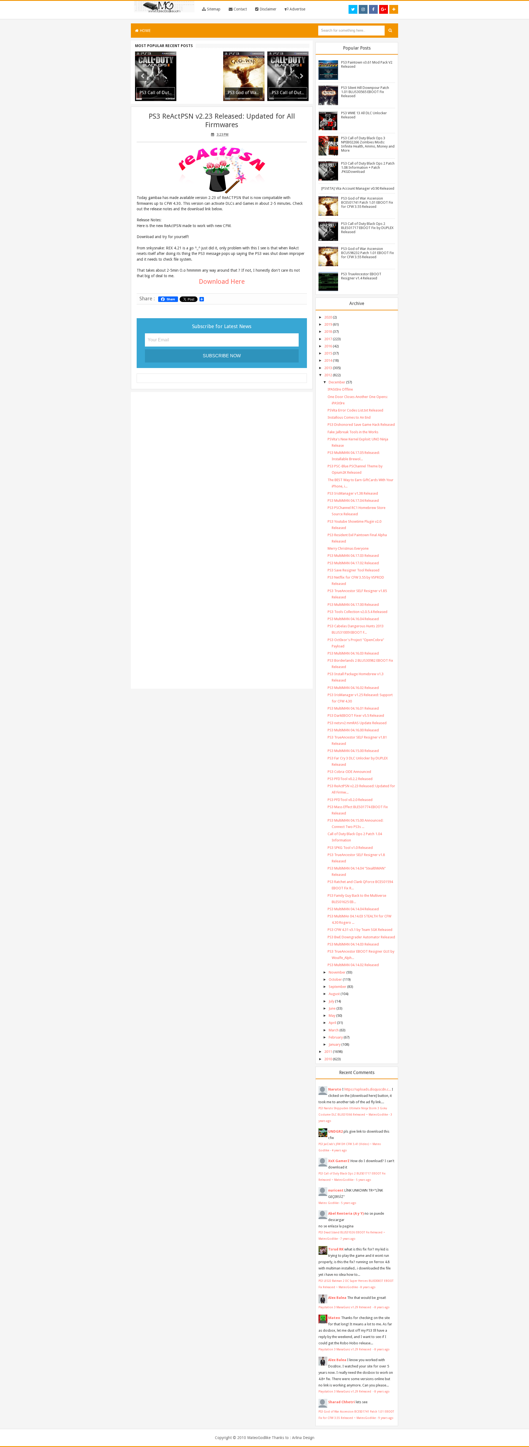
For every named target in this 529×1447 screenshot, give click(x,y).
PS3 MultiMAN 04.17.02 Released (353, 563)
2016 (328, 346)
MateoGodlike (259, 1437)
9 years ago (385, 1417)
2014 (328, 360)
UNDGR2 (335, 1131)
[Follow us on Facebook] (373, 9)
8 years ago (368, 1287)
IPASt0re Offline (340, 389)
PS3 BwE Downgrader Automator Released (361, 937)
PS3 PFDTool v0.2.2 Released (350, 779)
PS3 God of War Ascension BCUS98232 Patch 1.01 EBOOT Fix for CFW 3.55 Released (367, 253)
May (332, 1015)
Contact (240, 9)
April (332, 1023)
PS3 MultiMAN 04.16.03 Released (353, 653)
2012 (328, 375)
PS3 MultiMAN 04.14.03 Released (353, 944)
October (335, 979)
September (337, 987)
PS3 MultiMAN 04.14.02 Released (353, 965)
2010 (328, 1059)
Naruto (334, 1089)
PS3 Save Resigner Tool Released (353, 570)
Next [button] (301, 76)
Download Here (222, 281)
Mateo (334, 1318)
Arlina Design (303, 1437)
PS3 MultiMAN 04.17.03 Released (353, 556)
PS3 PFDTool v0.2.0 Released (350, 800)
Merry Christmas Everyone (348, 548)
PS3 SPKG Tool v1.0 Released (350, 848)
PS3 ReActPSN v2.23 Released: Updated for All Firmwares (222, 120)
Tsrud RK (336, 1249)
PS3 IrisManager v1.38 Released (353, 493)
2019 (328, 324)
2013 (328, 368)
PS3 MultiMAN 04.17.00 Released (353, 605)
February (336, 1037)
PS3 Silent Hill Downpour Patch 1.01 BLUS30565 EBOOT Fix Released (365, 92)
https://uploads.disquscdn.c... (367, 1089)
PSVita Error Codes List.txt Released (355, 410)
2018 (328, 331)
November (337, 972)
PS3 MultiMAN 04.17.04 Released (353, 500)
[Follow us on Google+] (383, 9)
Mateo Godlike (329, 1203)
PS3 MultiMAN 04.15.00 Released (353, 751)
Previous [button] (142, 76)
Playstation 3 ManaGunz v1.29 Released (345, 1307)
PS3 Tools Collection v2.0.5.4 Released (357, 612)
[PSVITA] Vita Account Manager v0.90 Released (357, 188)
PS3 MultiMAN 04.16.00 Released (353, 730)
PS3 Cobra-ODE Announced (349, 772)
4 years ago (339, 1150)
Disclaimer (267, 9)
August (334, 994)
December (337, 382)
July (331, 1001)
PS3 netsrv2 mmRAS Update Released (357, 723)
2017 (328, 339)
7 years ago (347, 1238)
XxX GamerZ (339, 1161)
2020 (328, 317)
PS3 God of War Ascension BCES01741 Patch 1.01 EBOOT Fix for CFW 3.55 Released (367, 202)
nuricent (336, 1190)
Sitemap (213, 9)
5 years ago (363, 1179)
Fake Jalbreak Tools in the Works (353, 432)
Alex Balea (337, 1298)
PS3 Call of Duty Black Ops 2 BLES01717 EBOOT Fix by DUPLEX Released (367, 228)
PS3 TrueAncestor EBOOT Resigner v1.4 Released (361, 276)
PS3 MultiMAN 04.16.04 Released (353, 619)
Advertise (296, 9)
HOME (145, 30)
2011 (328, 1052)
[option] (155, 76)
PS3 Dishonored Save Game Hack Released (361, 425)
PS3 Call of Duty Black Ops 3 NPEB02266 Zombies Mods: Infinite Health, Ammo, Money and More (368, 144)
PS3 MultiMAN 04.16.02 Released (353, 688)
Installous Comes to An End (349, 417)
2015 (328, 353)
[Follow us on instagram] (363, 9)
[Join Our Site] (393, 9)
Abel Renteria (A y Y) (346, 1213)
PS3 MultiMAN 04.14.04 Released (353, 909)
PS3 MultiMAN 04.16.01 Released (353, 708)
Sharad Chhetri (341, 1402)
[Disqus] (222, 467)
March (334, 1030)
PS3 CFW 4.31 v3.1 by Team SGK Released (360, 930)
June (332, 1008)
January (335, 1044)
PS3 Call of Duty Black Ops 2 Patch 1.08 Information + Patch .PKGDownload (368, 167)
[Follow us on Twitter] (353, 9)
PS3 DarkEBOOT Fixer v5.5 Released (356, 715)
